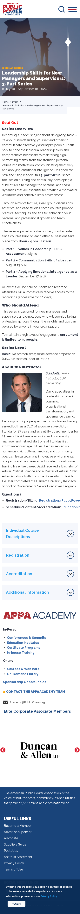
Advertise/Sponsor (17, 832)
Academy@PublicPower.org (27, 702)
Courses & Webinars (23, 669)
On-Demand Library (22, 674)
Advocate (11, 838)
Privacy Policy (14, 863)
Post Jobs (11, 851)
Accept (16, 903)
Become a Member (17, 826)
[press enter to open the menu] (72, 10)
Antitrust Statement (18, 857)
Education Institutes (23, 643)
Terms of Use (13, 869)
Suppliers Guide (15, 844)
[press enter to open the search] (61, 9)
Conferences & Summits (26, 638)
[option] (40, 750)
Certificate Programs (23, 647)
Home (5, 102)
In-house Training (21, 653)
